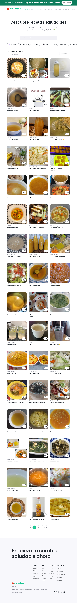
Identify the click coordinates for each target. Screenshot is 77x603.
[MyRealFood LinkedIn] (59, 592)
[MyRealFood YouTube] (64, 592)
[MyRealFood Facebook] (54, 592)
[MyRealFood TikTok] (61, 592)
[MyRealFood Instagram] (57, 592)
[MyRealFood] (14, 9)
